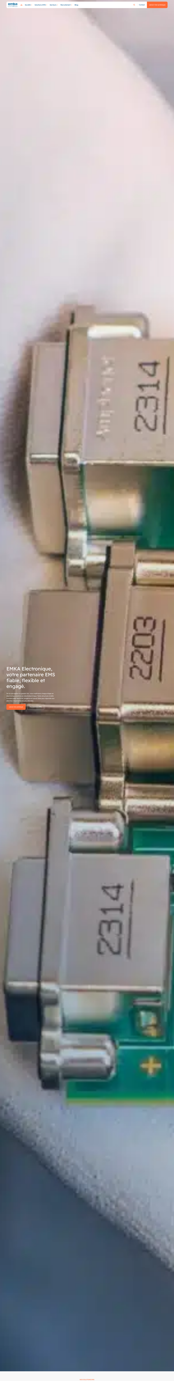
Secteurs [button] (53, 5)
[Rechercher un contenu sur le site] (134, 5)
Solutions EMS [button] (40, 5)
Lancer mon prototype (157, 5)
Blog (76, 5)
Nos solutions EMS (36, 707)
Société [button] (28, 5)
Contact (142, 5)
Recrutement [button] (66, 5)
